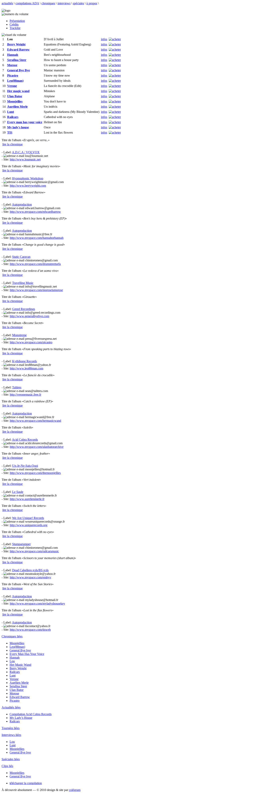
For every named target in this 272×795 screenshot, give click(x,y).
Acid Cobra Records (25, 439)
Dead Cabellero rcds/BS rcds (30, 570)
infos (104, 39)
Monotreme (19, 335)
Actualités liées (11, 707)
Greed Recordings (23, 309)
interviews (64, 3)
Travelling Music (22, 283)
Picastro (15, 700)
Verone (14, 679)
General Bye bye (20, 650)
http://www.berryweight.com (28, 185)
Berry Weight (18, 668)
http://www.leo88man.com (26, 368)
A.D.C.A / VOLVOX (26, 152)
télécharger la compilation (26, 783)
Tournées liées (11, 728)
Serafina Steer (18, 686)
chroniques (48, 3)
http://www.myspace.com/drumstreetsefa (35, 264)
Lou (12, 661)
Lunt (13, 675)
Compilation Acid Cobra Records (31, 714)
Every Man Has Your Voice (27, 654)
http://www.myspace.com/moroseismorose (36, 290)
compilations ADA (27, 3)
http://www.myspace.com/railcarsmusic (34, 551)
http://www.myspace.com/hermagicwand (35, 420)
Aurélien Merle (19, 682)
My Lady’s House (21, 717)
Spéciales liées (11, 759)
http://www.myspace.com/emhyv (30, 577)
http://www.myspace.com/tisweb (30, 629)
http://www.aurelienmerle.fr (27, 499)
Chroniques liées (12, 636)
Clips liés (7, 766)
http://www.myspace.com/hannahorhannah (37, 237)
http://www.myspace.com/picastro (31, 342)
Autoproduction (22, 204)
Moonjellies (17, 643)
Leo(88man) (17, 646)
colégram (74, 790)
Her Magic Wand (20, 664)
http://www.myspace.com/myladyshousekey (37, 603)
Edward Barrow (20, 697)
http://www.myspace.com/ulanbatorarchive (37, 446)
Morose (14, 693)
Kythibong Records (24, 361)
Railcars (15, 672)
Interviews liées (11, 735)
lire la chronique (12, 144)
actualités (7, 3)
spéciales (78, 3)
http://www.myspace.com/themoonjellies (35, 473)
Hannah (15, 657)
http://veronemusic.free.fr (25, 394)
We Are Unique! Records (28, 518)
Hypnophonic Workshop (27, 178)
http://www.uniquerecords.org (28, 525)
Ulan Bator (16, 690)
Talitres (16, 387)
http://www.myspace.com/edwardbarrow (35, 211)
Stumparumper (21, 544)
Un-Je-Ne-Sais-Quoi (25, 465)
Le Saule (17, 492)
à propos (91, 3)
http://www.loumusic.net (25, 159)
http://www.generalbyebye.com (29, 316)
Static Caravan (21, 256)
